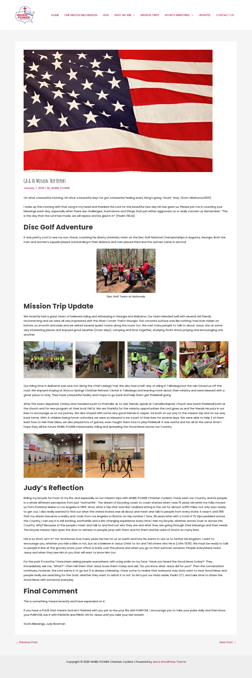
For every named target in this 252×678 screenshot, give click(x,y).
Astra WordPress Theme (169, 662)
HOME (55, 15)
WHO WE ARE (123, 15)
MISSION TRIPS (150, 15)
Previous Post (27, 642)
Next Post (228, 642)
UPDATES (204, 15)
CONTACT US (225, 15)
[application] (133, 15)
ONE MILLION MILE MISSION (80, 15)
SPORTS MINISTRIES (177, 15)
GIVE (106, 15)
